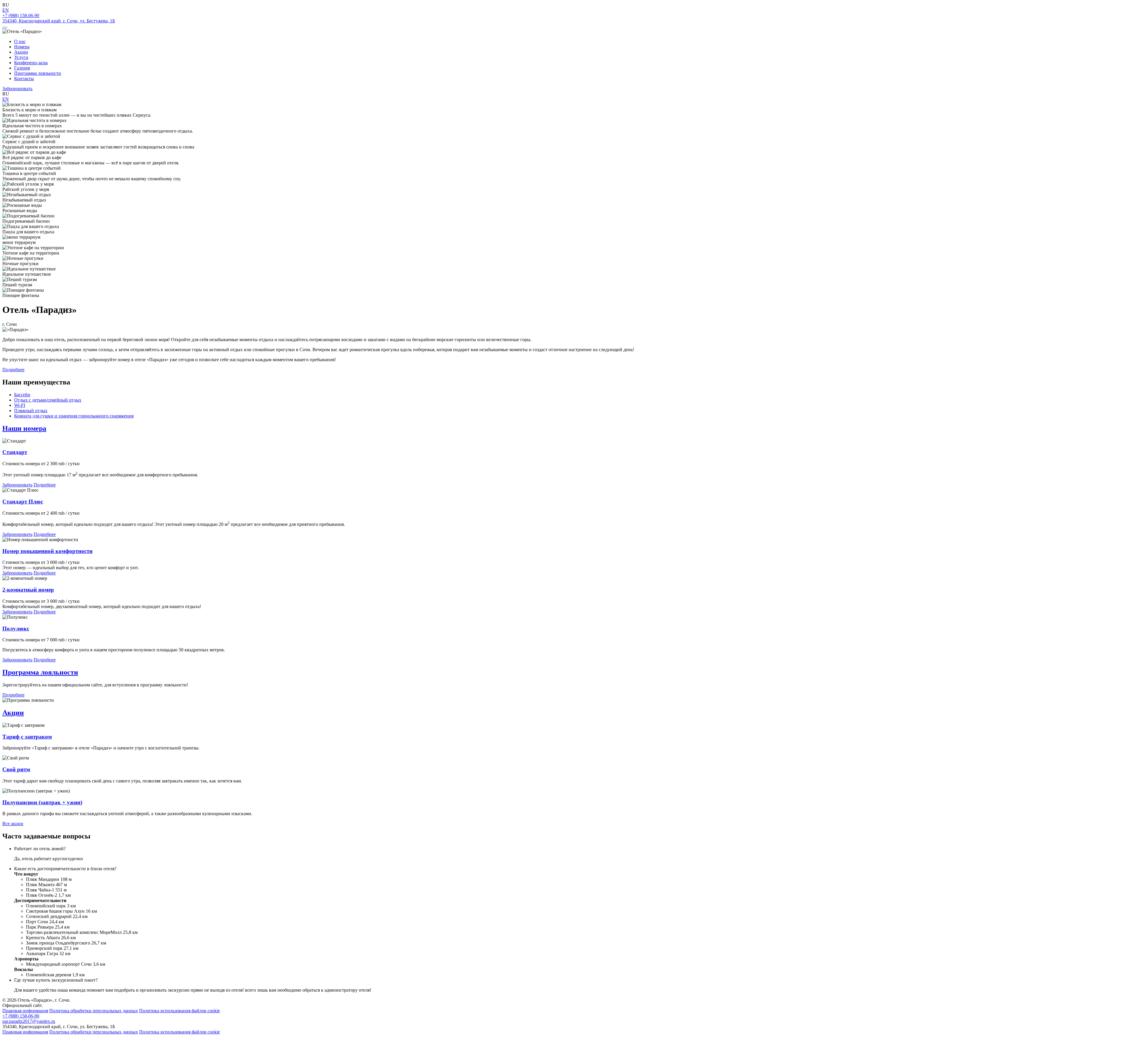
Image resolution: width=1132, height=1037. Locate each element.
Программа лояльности (37, 73)
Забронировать (17, 88)
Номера (21, 46)
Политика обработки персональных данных (93, 1010)
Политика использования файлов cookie (179, 1010)
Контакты (24, 78)
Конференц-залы (31, 62)
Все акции (12, 823)
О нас (20, 41)
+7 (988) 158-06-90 (20, 15)
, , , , (58, 20)
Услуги (21, 57)
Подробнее (13, 369)
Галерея (22, 67)
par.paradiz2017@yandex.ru (28, 1021)
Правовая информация (25, 1010)
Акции (21, 52)
